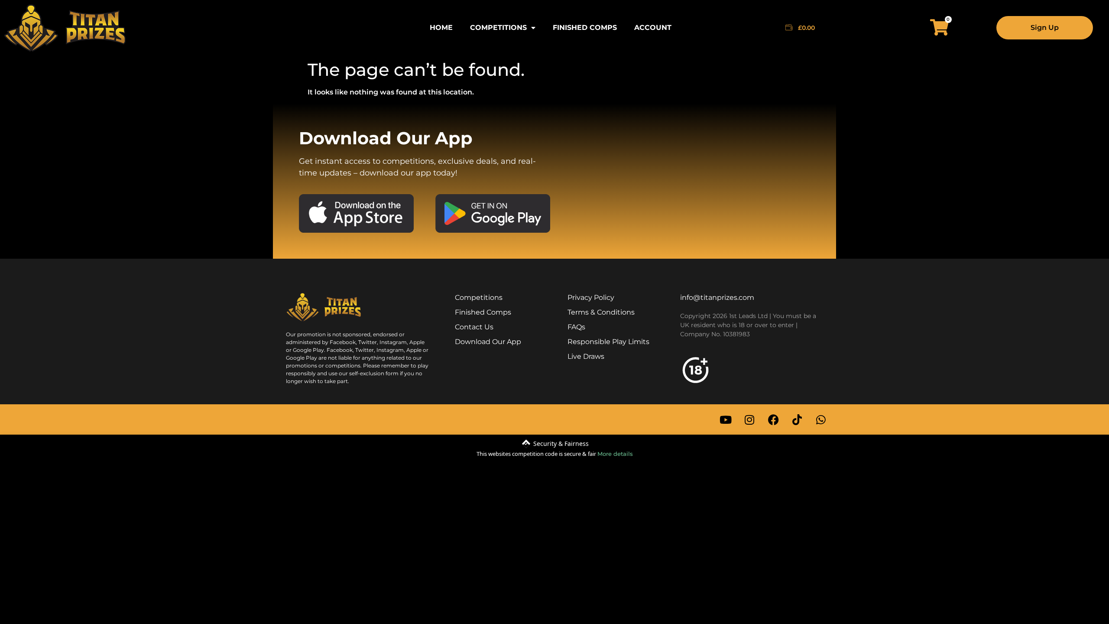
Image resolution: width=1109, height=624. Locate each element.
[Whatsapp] (821, 419)
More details (615, 453)
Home (441, 27)
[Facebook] (773, 419)
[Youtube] (725, 419)
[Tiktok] (797, 419)
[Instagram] (749, 419)
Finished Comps (585, 27)
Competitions (498, 27)
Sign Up (1045, 27)
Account (652, 27)
